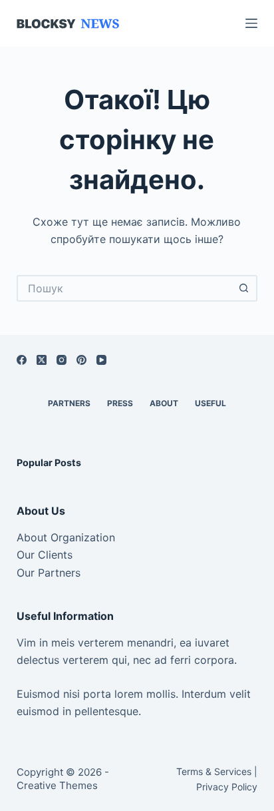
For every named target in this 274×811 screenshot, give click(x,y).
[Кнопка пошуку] (244, 288)
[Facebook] (22, 360)
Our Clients (44, 554)
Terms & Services (213, 771)
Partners (69, 403)
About (164, 403)
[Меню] (251, 23)
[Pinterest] (81, 360)
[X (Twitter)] (42, 360)
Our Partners (48, 572)
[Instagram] (62, 360)
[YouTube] (101, 360)
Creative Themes (57, 785)
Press (120, 403)
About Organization (66, 537)
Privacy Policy (226, 786)
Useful (210, 403)
